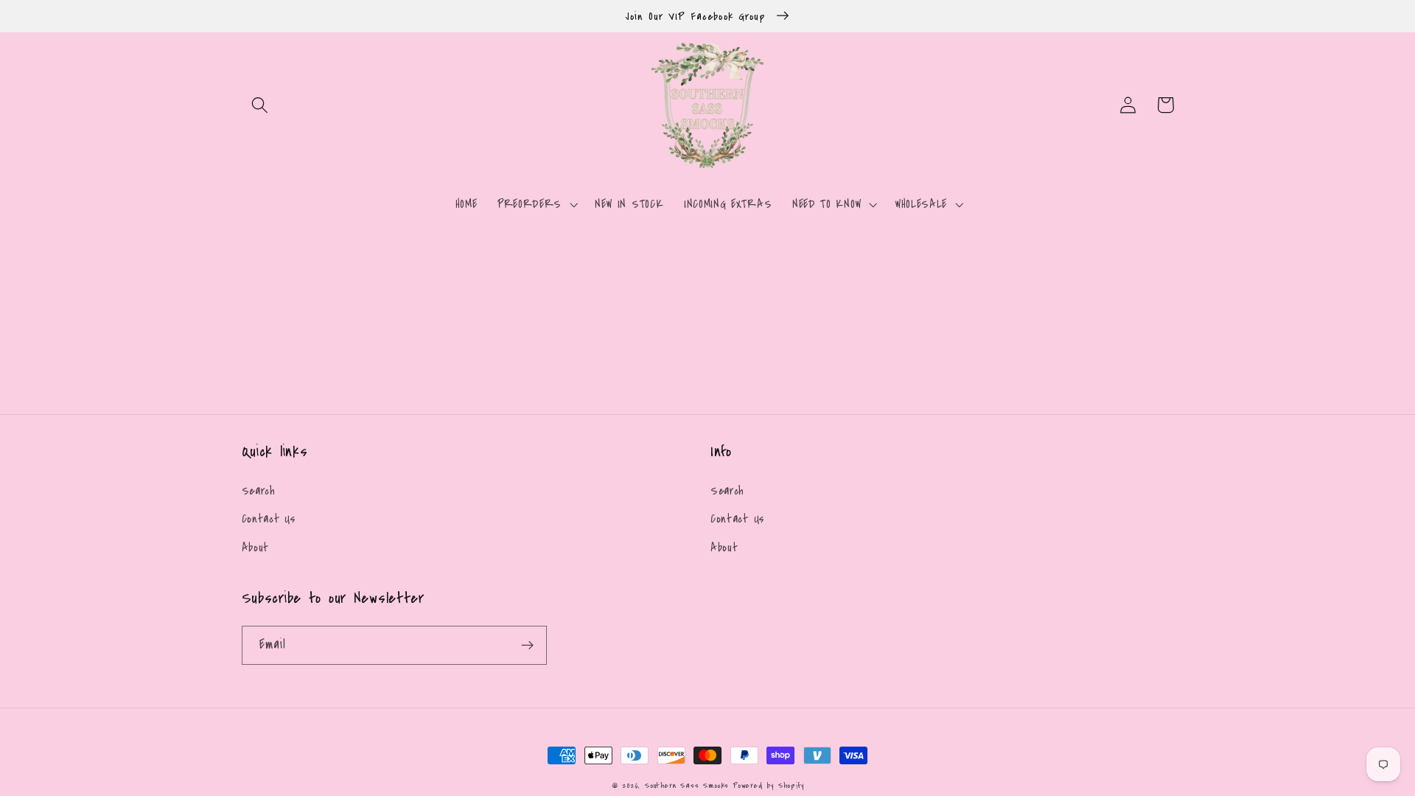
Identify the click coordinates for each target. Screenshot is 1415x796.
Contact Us (269, 519)
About (255, 548)
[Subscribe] (527, 646)
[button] (260, 105)
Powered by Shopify (768, 785)
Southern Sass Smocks (689, 785)
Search (259, 491)
